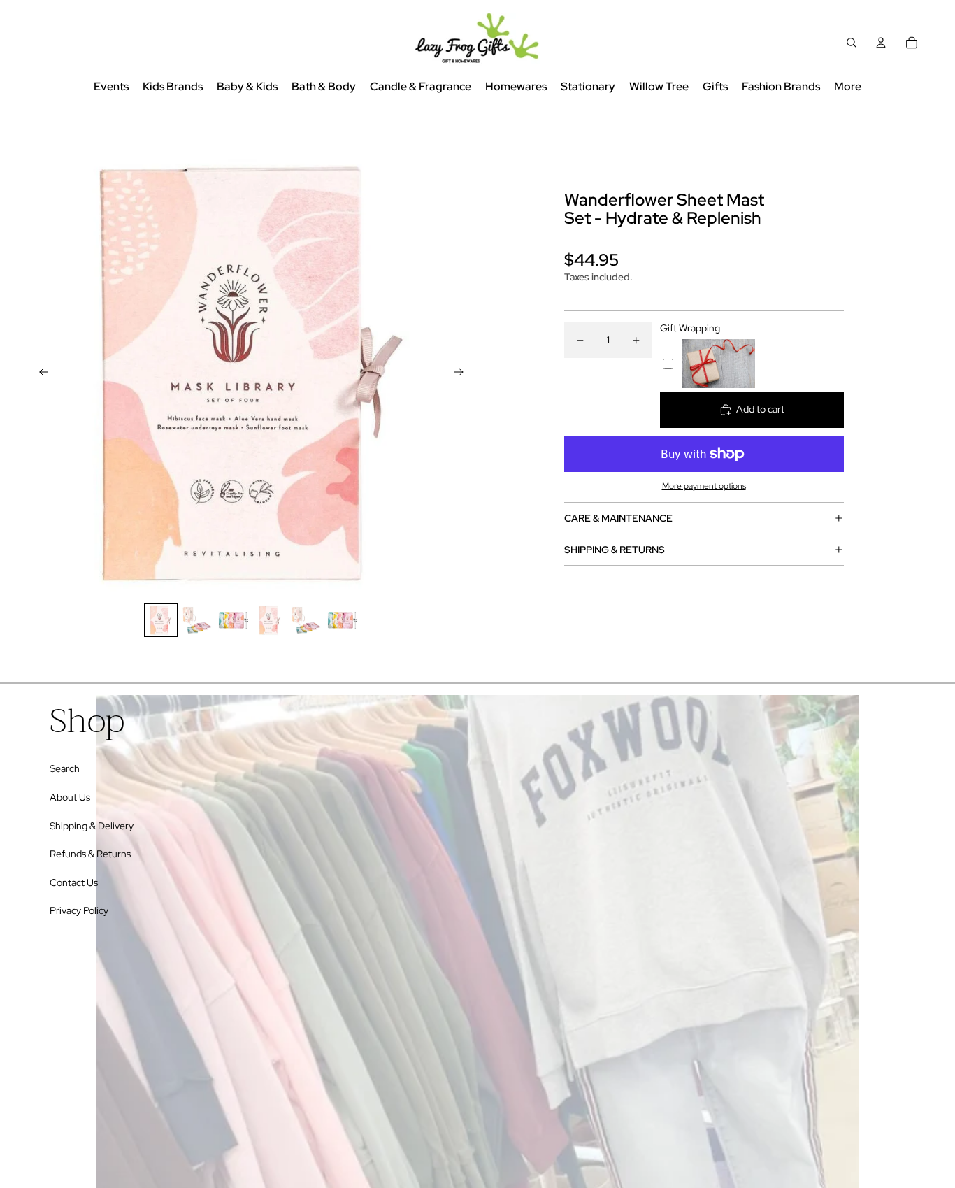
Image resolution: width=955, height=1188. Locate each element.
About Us (70, 797)
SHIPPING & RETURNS (614, 549)
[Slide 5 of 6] (306, 620)
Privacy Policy (79, 910)
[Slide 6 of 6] (342, 620)
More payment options (704, 486)
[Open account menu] (881, 42)
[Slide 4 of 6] (269, 620)
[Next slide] (463, 373)
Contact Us (74, 882)
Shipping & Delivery (92, 826)
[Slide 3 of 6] (233, 620)
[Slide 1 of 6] (160, 620)
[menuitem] (847, 87)
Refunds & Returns (90, 853)
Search (65, 768)
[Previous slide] (39, 373)
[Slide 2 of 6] (197, 620)
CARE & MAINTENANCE (618, 518)
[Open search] (851, 42)
